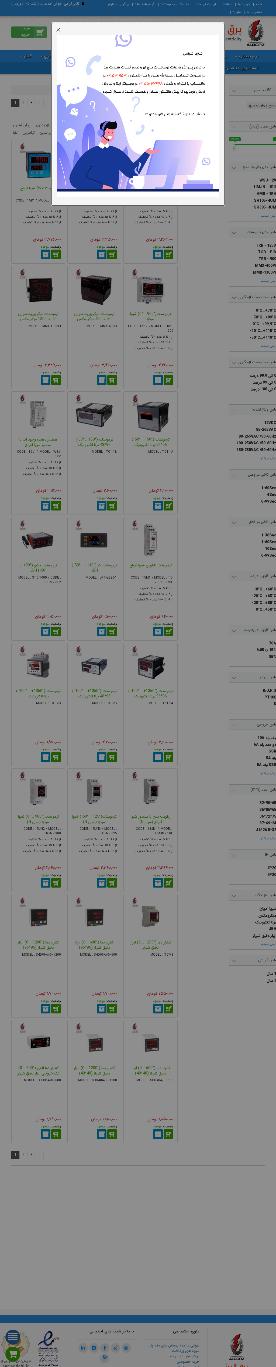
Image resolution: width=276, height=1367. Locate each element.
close (58, 29)
